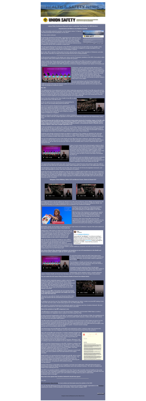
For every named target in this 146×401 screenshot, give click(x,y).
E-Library (101, 385)
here (78, 259)
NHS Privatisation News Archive (49, 383)
